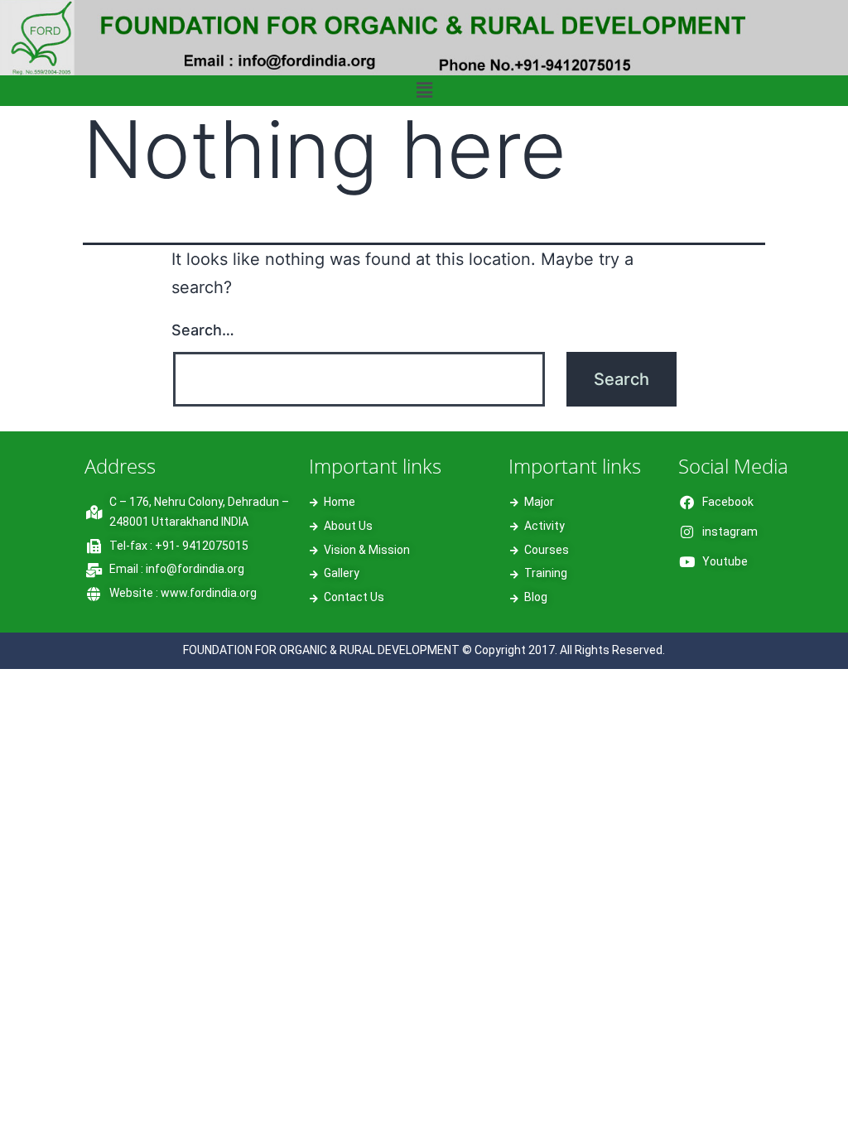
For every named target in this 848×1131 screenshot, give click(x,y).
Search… (202, 330)
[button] (424, 90)
